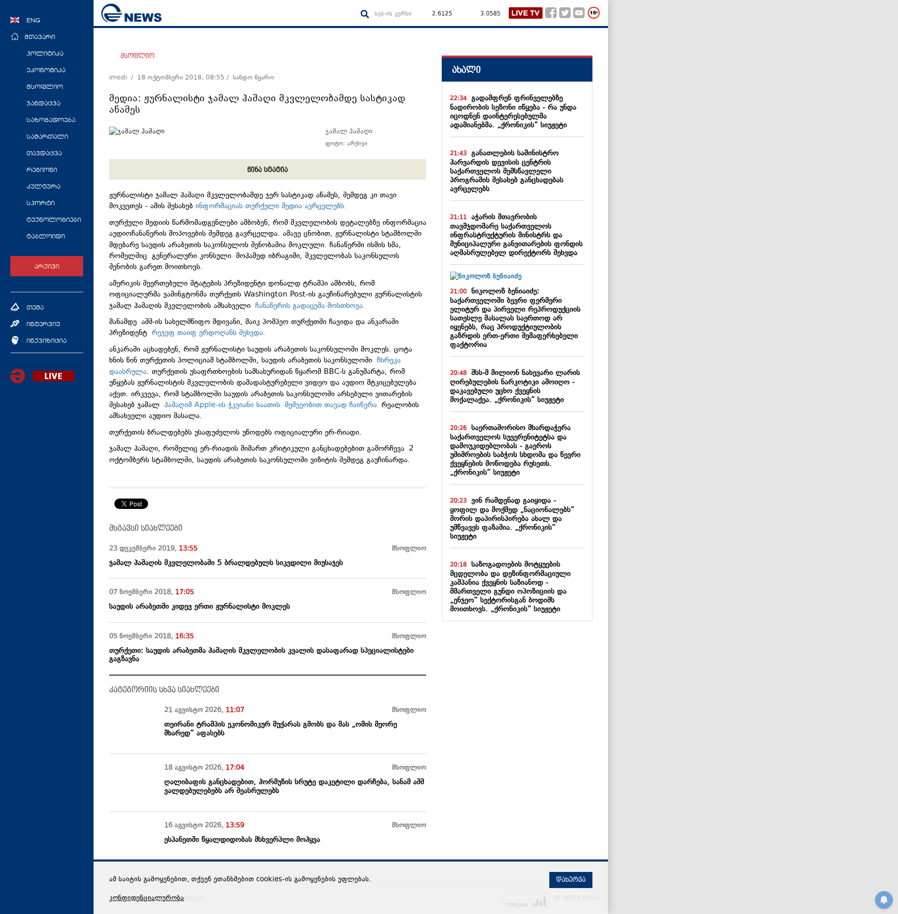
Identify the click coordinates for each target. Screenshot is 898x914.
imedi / (123, 78)
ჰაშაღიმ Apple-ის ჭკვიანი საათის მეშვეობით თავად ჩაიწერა (270, 405)
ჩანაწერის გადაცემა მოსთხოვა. (312, 306)
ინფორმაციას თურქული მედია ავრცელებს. (271, 206)
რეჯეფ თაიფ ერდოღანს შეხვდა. (209, 333)
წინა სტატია (267, 169)
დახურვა (571, 879)
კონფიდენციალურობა (146, 898)
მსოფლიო (137, 56)
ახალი (466, 70)
